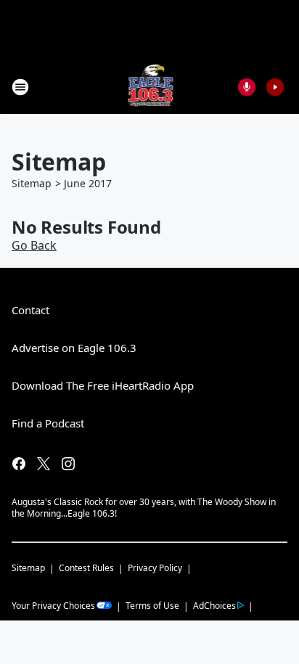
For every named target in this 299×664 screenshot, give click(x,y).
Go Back (34, 245)
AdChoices (214, 605)
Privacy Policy (155, 568)
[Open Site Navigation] (20, 87)
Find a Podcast (48, 423)
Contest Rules (86, 568)
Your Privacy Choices (53, 605)
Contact (30, 310)
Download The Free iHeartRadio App (103, 385)
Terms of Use (152, 605)
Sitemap (32, 183)
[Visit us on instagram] (68, 463)
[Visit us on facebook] (19, 463)
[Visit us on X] (43, 463)
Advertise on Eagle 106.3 (74, 347)
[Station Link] (150, 86)
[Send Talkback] (246, 87)
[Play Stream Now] (275, 87)
